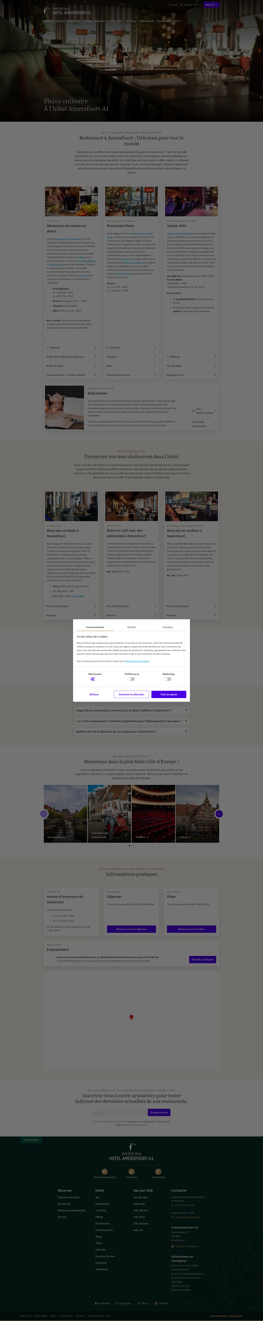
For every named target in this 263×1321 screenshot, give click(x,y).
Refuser (94, 694)
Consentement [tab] (95, 627)
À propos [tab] (168, 627)
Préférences (132, 674)
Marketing (169, 674)
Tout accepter (168, 694)
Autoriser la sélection (131, 694)
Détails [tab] (131, 627)
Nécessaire (95, 674)
